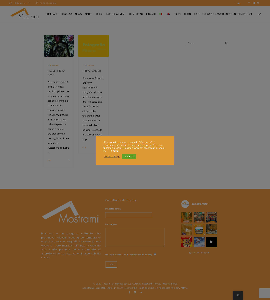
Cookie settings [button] (112, 156)
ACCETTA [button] (129, 156)
